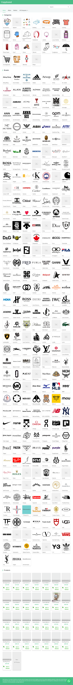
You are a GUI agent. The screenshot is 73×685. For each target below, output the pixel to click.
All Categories (23, 10)
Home (4, 10)
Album (9, 10)
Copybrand (6, 2)
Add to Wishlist (8, 588)
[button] (69, 681)
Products (7, 570)
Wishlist (15, 10)
